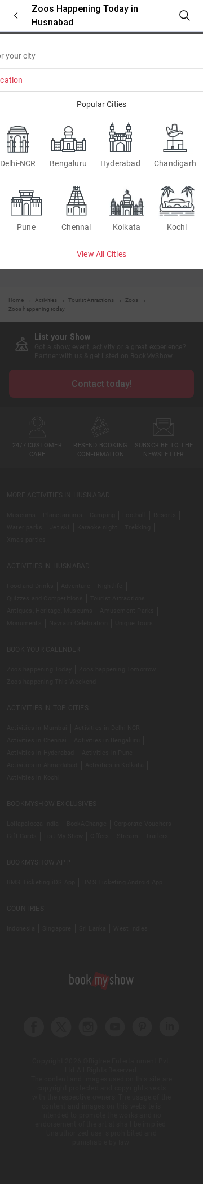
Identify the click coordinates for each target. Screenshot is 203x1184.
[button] (16, 15)
